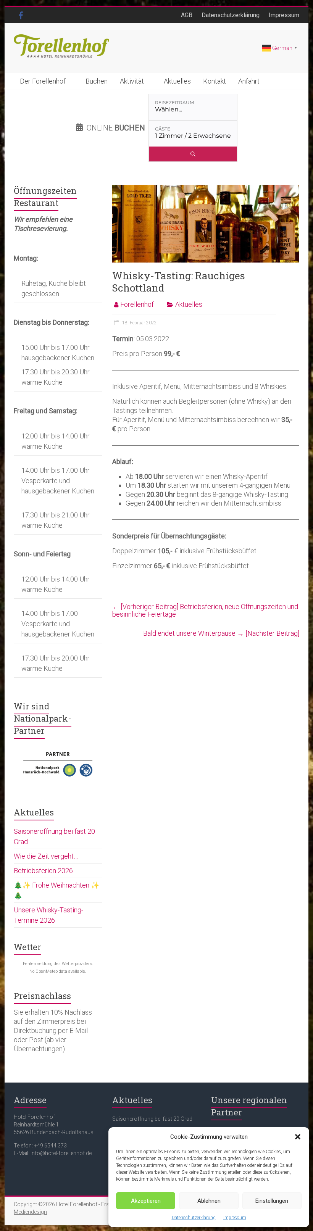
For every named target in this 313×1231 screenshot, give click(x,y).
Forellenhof (137, 304)
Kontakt (214, 81)
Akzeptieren (146, 1200)
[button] (298, 1137)
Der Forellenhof (43, 81)
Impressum (234, 1217)
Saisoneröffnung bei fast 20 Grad (152, 1119)
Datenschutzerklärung (194, 1217)
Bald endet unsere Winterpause (221, 633)
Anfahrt (249, 81)
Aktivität (132, 81)
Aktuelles (177, 81)
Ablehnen (209, 1200)
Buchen (97, 81)
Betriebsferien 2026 (43, 871)
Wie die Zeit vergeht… (46, 856)
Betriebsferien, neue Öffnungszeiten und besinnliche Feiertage (205, 610)
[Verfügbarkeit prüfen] (193, 154)
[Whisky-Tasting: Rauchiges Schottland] (205, 188)
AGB (186, 15)
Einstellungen (271, 1200)
